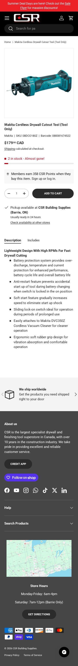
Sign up (37, 179)
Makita (8, 135)
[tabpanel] (39, 299)
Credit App (18, 464)
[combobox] (39, 28)
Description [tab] (12, 240)
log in (51, 179)
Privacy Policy (11, 655)
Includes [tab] (34, 240)
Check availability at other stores (30, 222)
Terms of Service (33, 655)
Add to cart (53, 193)
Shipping (9, 148)
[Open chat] (64, 652)
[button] (71, 18)
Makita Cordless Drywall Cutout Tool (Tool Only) (40, 42)
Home (7, 42)
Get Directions (39, 614)
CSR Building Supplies (25, 648)
